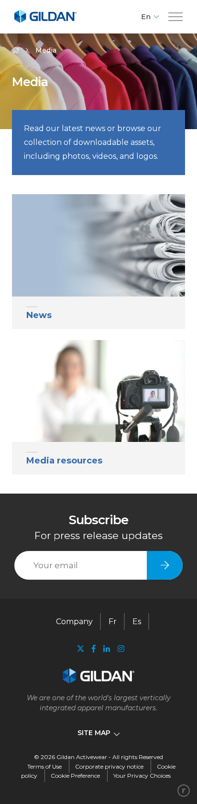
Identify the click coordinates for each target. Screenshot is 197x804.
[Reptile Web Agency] (183, 790)
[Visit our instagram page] (119, 648)
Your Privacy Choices (142, 775)
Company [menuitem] (74, 621)
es (136, 621)
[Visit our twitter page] (80, 649)
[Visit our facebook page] (93, 648)
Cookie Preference (75, 775)
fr (113, 621)
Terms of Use (44, 766)
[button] (175, 17)
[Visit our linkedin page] (106, 648)
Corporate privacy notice (109, 766)
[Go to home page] (45, 21)
